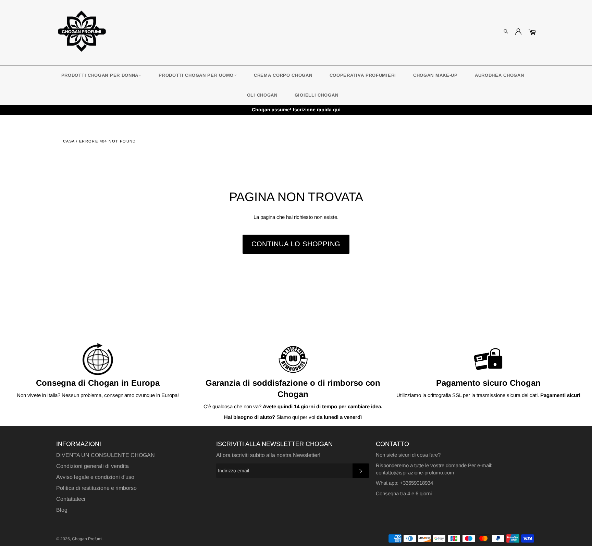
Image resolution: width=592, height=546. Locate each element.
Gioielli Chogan (316, 95)
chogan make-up (435, 75)
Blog (61, 510)
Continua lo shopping (296, 244)
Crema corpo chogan (283, 75)
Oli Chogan (262, 95)
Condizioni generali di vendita (92, 466)
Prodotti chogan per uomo (196, 75)
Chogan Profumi (87, 538)
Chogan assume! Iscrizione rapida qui (296, 109)
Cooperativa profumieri (363, 75)
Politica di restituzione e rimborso (96, 488)
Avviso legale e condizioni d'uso (95, 477)
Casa (69, 141)
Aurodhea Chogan (499, 75)
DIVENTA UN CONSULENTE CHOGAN (105, 455)
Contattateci (70, 499)
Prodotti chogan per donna (100, 75)
